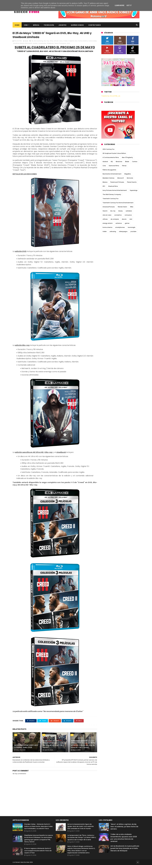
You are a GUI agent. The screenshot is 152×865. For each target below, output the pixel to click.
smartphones (120, 227)
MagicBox (127, 174)
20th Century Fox (108, 149)
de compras (115, 219)
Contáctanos (94, 25)
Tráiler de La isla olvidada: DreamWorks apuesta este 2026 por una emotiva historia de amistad (123, 837)
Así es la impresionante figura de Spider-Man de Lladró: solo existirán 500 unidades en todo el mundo (80, 826)
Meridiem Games (108, 178)
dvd (75, 41)
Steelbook (50, 43)
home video (92, 41)
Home (17, 25)
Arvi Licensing (38, 41)
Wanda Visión (122, 207)
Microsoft (120, 178)
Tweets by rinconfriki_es (110, 96)
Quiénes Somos (77, 25)
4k (32, 41)
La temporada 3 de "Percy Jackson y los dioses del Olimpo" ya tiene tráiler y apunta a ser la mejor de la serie (81, 837)
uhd (68, 43)
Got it (129, 5)
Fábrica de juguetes (109, 170)
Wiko (131, 207)
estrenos (119, 223)
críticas (105, 219)
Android (105, 161)
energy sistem (108, 223)
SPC (104, 186)
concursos (128, 215)
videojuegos (123, 231)
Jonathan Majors (18, 43)
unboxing (113, 231)
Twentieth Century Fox (110, 198)
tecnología (131, 227)
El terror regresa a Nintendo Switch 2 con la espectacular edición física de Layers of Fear (38, 850)
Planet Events (132, 182)
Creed (65, 41)
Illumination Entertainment (112, 174)
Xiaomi (105, 211)
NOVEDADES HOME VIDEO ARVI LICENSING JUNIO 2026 (26, 746)
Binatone (119, 161)
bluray (120, 211)
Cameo (134, 161)
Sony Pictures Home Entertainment (115, 190)
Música (36, 25)
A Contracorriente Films (111, 157)
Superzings (133, 190)
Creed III (71, 41)
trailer (105, 231)
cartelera (129, 211)
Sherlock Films (113, 186)
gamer (127, 223)
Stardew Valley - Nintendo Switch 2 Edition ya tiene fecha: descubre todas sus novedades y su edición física (38, 826)
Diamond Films (114, 166)
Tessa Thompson (60, 43)
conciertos (118, 215)
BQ (112, 161)
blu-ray (46, 41)
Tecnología (49, 25)
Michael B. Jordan (31, 43)
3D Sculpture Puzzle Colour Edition (114, 153)
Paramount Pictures (117, 182)
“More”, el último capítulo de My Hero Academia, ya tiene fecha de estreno (124, 826)
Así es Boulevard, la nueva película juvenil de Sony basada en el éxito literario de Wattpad (124, 848)
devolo (124, 219)
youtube (133, 231)
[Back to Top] (137, 862)
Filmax (124, 166)
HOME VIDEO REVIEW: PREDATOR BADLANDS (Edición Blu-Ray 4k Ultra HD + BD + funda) (54, 744)
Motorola (130, 178)
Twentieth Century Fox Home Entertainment (118, 203)
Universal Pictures (109, 207)
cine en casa (58, 41)
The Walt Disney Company (112, 194)
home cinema (83, 41)
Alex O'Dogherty (127, 157)
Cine (26, 25)
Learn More (119, 5)
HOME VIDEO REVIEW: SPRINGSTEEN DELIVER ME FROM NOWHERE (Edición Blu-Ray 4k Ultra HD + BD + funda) (83, 744)
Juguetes (62, 25)
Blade (127, 161)
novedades (42, 43)
